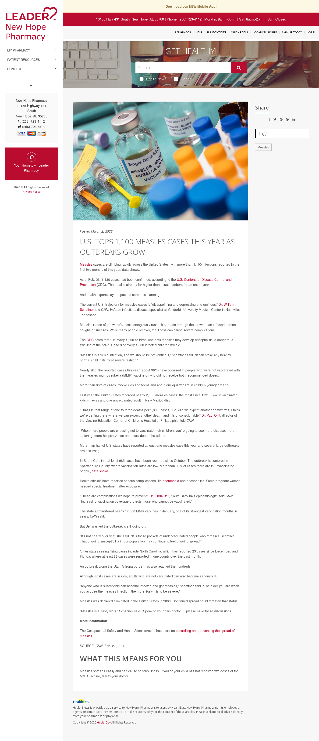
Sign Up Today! (292, 32)
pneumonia (171, 480)
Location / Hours (265, 32)
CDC (90, 339)
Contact (14, 69)
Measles (86, 264)
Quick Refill (239, 32)
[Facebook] (31, 85)
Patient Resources (23, 59)
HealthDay (104, 722)
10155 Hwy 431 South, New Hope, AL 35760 (130, 19)
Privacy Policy (31, 191)
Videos (186, 78)
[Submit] (239, 67)
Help (198, 32)
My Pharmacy (18, 50)
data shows (100, 471)
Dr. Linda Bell (159, 496)
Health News (156, 78)
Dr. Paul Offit (211, 415)
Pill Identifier (216, 32)
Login (311, 32)
